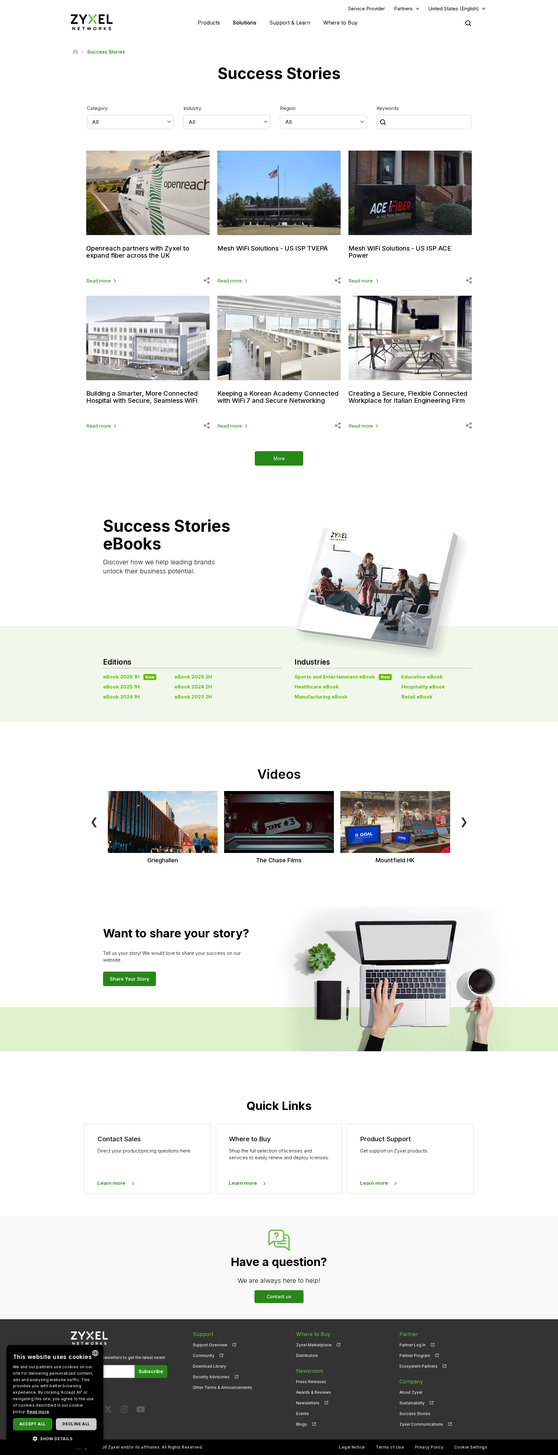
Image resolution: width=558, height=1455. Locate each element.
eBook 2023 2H (193, 697)
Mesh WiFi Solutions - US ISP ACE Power (399, 251)
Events (302, 1413)
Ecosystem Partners (418, 1366)
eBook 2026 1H (128, 677)
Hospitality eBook (423, 687)
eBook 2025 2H (193, 677)
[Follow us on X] (108, 1410)
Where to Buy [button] (340, 22)
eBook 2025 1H (121, 687)
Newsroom (309, 1371)
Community (203, 1355)
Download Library (209, 1366)
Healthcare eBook (316, 687)
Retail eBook (416, 697)
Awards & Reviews (313, 1392)
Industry (192, 108)
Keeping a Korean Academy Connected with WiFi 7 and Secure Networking (277, 397)
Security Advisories (211, 1376)
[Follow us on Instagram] (124, 1410)
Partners (403, 8)
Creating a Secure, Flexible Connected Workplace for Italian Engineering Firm (407, 397)
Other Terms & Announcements (222, 1387)
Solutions (244, 22)
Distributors (307, 1355)
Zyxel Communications (421, 1424)
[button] (55, 1438)
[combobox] (95, 1353)
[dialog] (54, 1397)
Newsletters (307, 1403)
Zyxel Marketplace (314, 1344)
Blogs (301, 1424)
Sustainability (412, 1403)
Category (97, 108)
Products (209, 22)
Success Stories (414, 1413)
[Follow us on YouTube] (140, 1410)
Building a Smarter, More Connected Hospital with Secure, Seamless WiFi (142, 397)
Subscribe (151, 1371)
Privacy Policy (429, 1447)
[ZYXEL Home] (92, 22)
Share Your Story (129, 979)
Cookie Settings (470, 1447)
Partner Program (414, 1355)
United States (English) (453, 8)
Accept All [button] (32, 1423)
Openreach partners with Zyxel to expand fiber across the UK (137, 251)
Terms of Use (390, 1447)
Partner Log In (412, 1344)
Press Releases (311, 1381)
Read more (98, 281)
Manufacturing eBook (320, 697)
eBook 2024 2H (193, 687)
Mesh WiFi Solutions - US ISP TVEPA (272, 248)
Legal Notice (352, 1447)
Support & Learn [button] (289, 22)
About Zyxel (410, 1392)
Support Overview (210, 1344)
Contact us (279, 1296)
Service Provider (366, 8)
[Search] (468, 23)
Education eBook (422, 677)
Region (287, 108)
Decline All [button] (76, 1423)
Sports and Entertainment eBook (342, 677)
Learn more (112, 1183)
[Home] (75, 51)
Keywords (388, 108)
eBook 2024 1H (121, 697)
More (279, 458)
